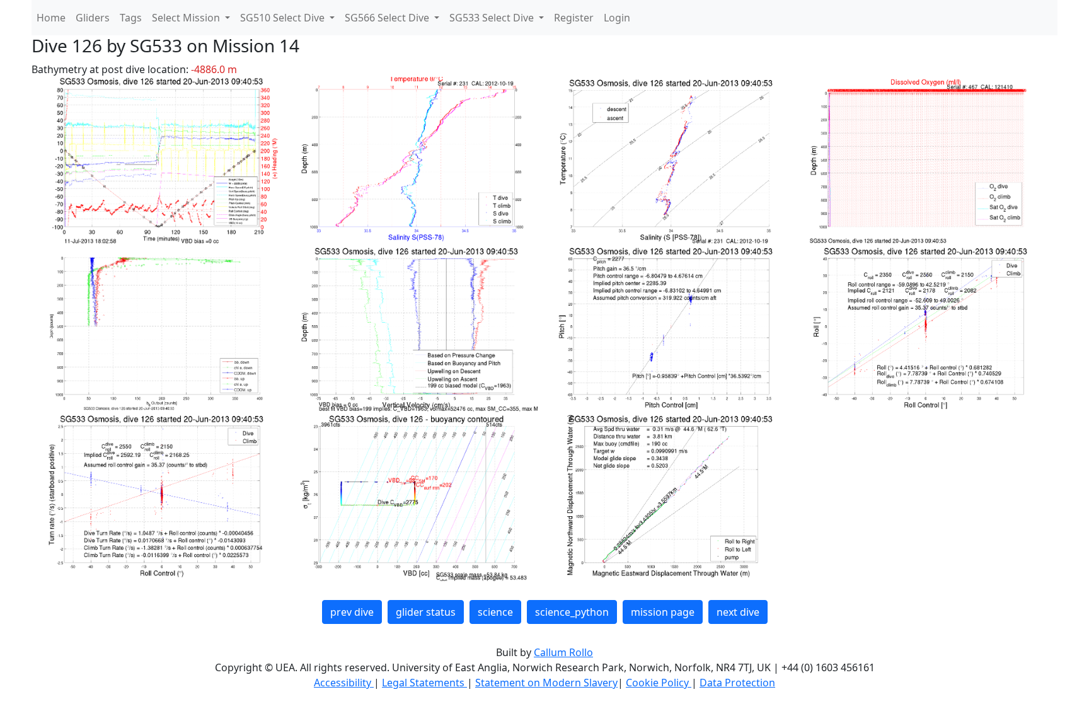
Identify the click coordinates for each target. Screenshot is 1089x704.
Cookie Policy (658, 683)
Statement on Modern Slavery (546, 683)
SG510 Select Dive (283, 18)
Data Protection (737, 683)
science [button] (495, 612)
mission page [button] (662, 612)
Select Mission (187, 18)
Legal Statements (424, 683)
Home (51, 18)
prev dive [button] (352, 612)
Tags (131, 18)
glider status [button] (426, 612)
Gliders (93, 18)
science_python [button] (572, 612)
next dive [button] (738, 612)
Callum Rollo (563, 652)
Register (574, 18)
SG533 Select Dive (492, 18)
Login (617, 18)
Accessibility (344, 683)
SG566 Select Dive (388, 18)
